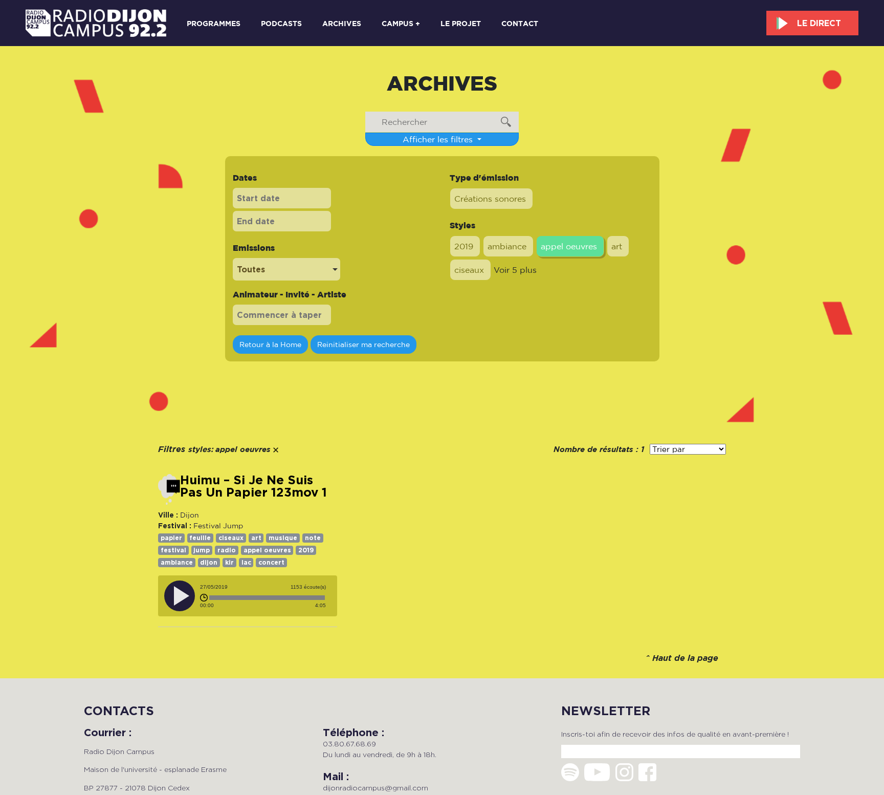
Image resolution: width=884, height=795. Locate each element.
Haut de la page (685, 658)
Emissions (254, 247)
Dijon (189, 515)
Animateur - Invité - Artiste (289, 294)
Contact (519, 23)
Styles (462, 225)
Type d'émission (484, 177)
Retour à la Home (270, 344)
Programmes (213, 23)
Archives (341, 23)
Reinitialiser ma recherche (363, 344)
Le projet (460, 23)
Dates (245, 177)
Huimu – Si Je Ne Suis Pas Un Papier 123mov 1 (253, 486)
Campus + (401, 23)
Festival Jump (218, 525)
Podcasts (281, 23)
